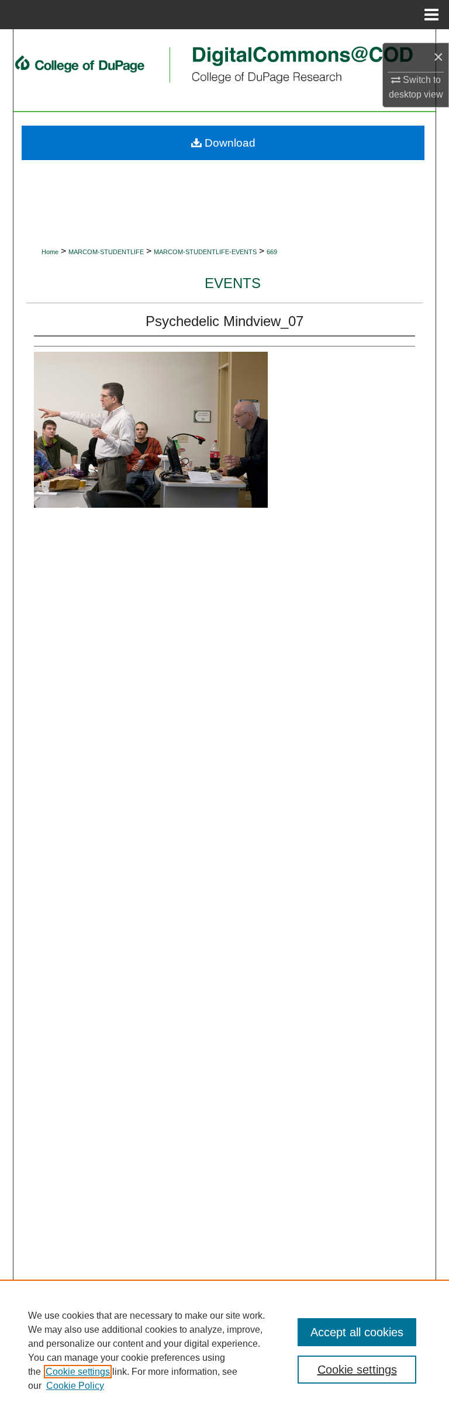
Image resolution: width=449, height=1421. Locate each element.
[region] (224, 1350)
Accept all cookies (356, 1332)
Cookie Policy (75, 1386)
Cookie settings (78, 1372)
